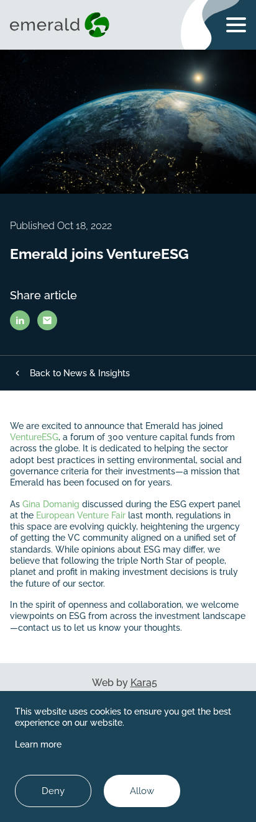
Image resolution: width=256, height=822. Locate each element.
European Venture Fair (81, 515)
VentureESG (34, 437)
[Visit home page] (62, 25)
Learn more (38, 744)
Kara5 (143, 683)
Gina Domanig (51, 504)
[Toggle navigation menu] (236, 25)
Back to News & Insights (80, 373)
